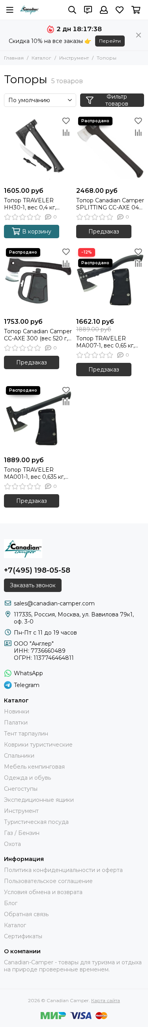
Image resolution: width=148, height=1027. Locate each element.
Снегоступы (20, 788)
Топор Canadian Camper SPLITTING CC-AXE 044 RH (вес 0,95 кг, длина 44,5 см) (110, 204)
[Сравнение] (66, 132)
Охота (12, 844)
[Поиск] (72, 10)
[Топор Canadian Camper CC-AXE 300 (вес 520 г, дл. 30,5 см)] (38, 280)
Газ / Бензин (21, 833)
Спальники (19, 755)
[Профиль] (104, 10)
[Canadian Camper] (29, 10)
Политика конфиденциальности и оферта (63, 870)
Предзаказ (103, 231)
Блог (10, 903)
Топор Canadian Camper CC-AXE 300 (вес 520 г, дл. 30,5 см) (38, 335)
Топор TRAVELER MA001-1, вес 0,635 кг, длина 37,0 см (34, 473)
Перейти (110, 41)
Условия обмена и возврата (43, 892)
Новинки (16, 711)
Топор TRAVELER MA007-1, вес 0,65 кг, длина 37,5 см (105, 342)
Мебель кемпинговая (34, 766)
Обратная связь (26, 914)
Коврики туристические (38, 744)
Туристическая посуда (36, 821)
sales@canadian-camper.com (54, 603)
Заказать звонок (33, 585)
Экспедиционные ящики (39, 799)
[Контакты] (88, 10)
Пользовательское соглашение (48, 881)
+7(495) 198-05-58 (37, 570)
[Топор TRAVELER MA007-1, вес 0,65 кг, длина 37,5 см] (110, 280)
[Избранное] (66, 121)
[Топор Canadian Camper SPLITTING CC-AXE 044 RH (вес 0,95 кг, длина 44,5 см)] (110, 149)
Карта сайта (105, 1000)
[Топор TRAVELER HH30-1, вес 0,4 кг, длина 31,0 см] (38, 149)
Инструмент (74, 58)
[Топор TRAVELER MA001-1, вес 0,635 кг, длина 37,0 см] (38, 418)
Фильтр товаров (116, 100)
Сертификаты (23, 936)
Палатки (16, 722)
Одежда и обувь (27, 777)
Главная (14, 58)
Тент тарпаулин (26, 733)
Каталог (41, 58)
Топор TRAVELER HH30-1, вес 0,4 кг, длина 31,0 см (30, 204)
